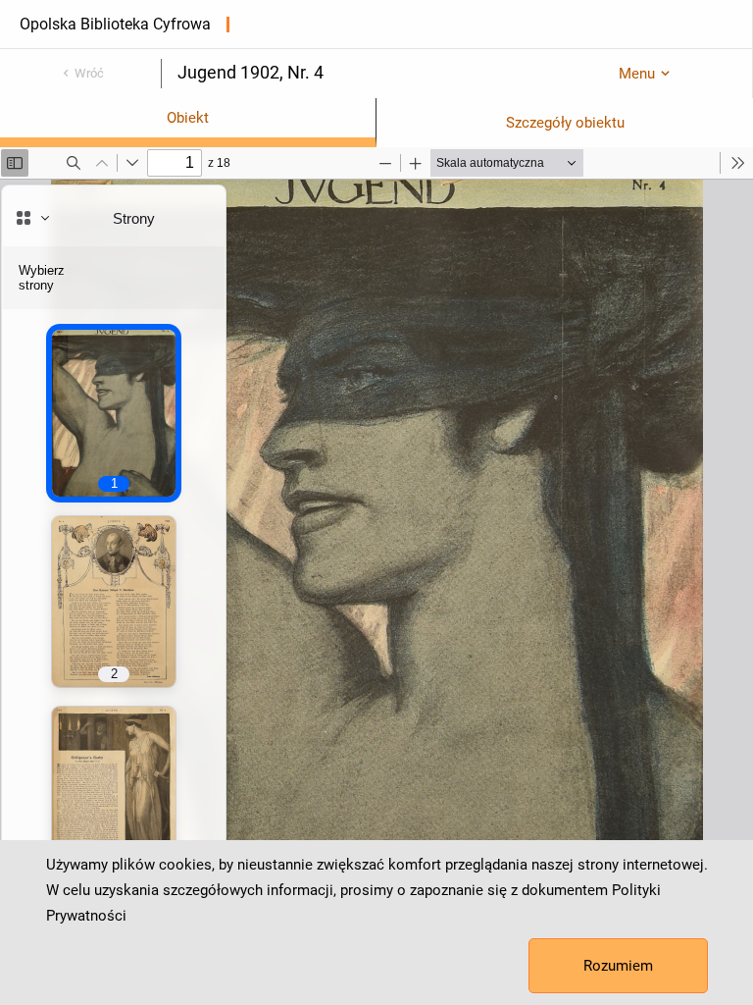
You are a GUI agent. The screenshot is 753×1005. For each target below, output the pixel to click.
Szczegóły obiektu (565, 123)
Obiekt (188, 118)
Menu (637, 73)
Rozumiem (618, 966)
